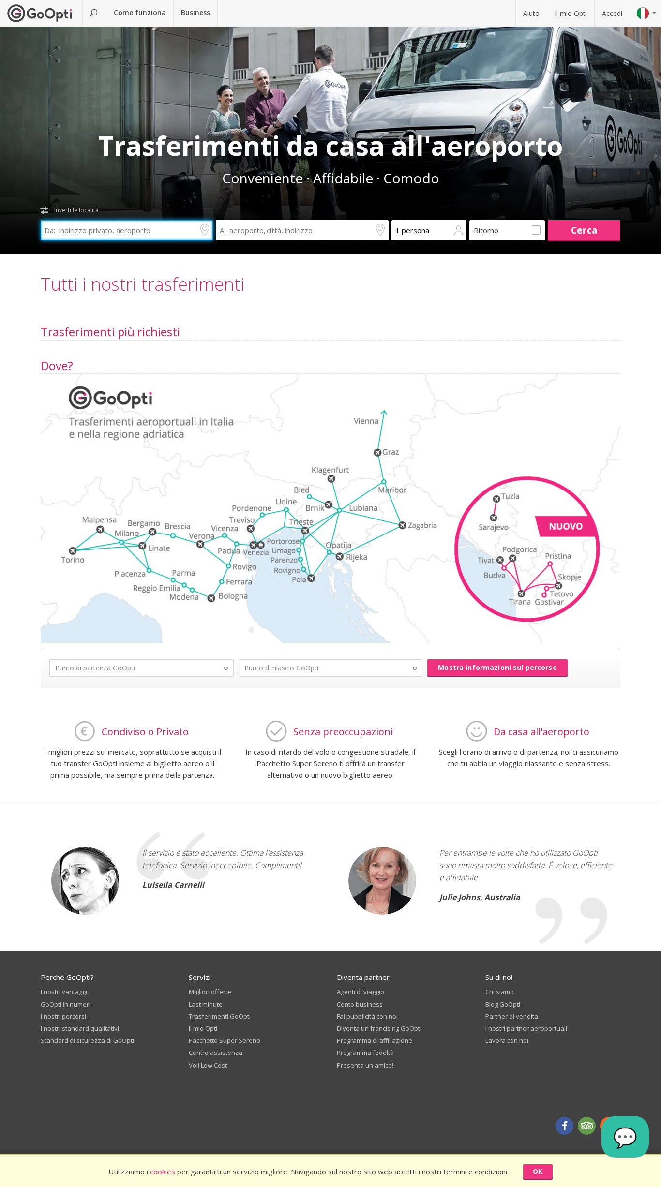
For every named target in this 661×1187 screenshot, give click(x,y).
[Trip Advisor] (587, 1126)
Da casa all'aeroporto (541, 731)
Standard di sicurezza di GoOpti (87, 1040)
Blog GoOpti (502, 1004)
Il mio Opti (571, 13)
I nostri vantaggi (64, 991)
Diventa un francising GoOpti (379, 1028)
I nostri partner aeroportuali (526, 1028)
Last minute (206, 1004)
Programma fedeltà (365, 1052)
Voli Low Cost (208, 1065)
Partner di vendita (511, 1016)
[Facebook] (564, 1126)
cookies (162, 1171)
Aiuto (531, 13)
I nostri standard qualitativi (80, 1028)
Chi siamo (499, 991)
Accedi (612, 13)
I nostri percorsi (63, 1016)
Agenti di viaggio (360, 991)
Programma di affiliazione (374, 1040)
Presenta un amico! (365, 1065)
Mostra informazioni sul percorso (497, 667)
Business (195, 12)
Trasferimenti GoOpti (220, 1016)
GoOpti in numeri (65, 1004)
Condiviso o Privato (145, 731)
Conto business (360, 1004)
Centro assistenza (215, 1052)
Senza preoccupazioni (343, 731)
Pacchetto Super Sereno (224, 1040)
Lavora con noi (506, 1040)
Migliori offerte (210, 991)
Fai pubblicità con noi (367, 1016)
